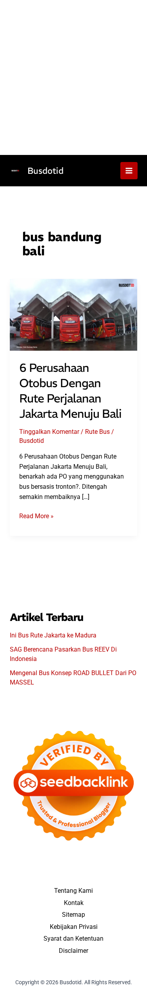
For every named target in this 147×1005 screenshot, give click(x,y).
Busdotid (45, 170)
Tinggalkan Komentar (49, 431)
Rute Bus (97, 431)
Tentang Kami (73, 890)
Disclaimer (73, 950)
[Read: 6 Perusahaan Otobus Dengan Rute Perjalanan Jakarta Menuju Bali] (74, 314)
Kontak (73, 903)
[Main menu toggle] (129, 170)
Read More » (36, 516)
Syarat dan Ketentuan (73, 938)
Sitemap (73, 914)
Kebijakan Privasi (74, 926)
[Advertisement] (73, 77)
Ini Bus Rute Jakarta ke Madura (53, 635)
